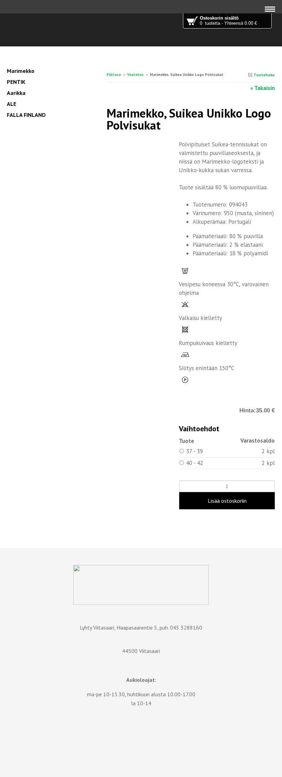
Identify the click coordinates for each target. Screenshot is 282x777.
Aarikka (16, 92)
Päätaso (114, 74)
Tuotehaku (263, 74)
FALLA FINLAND (26, 114)
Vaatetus (135, 74)
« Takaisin (262, 88)
